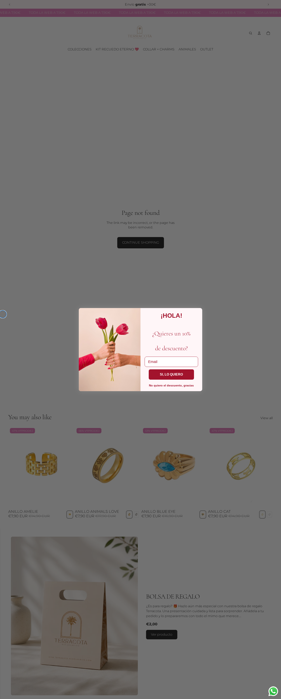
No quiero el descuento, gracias (171, 385)
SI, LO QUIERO (171, 374)
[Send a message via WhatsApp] (273, 691)
